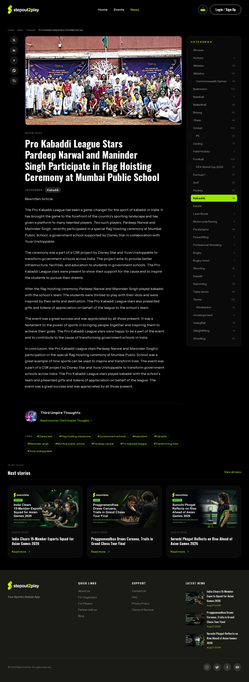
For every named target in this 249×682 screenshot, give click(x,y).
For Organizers (87, 597)
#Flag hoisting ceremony (75, 436)
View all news (232, 472)
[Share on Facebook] (14, 60)
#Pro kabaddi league (133, 443)
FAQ (134, 597)
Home (103, 9)
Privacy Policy (140, 603)
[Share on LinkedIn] (14, 50)
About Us (84, 591)
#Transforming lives (166, 443)
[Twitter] (217, 667)
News (135, 9)
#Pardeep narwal (102, 443)
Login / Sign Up (226, 9)
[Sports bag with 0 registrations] (203, 9)
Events (119, 9)
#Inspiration (139, 436)
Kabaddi (30, 29)
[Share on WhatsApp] (14, 70)
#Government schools (111, 436)
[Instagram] (207, 667)
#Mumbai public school (70, 443)
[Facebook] (227, 667)
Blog (81, 616)
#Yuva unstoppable (39, 451)
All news (198, 50)
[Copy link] (14, 81)
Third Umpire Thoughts (60, 413)
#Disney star (45, 436)
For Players (85, 603)
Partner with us (87, 609)
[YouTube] (237, 667)
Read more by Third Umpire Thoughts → (66, 420)
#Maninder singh (38, 443)
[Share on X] (14, 40)
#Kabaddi (160, 436)
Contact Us (139, 591)
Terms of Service (142, 609)
